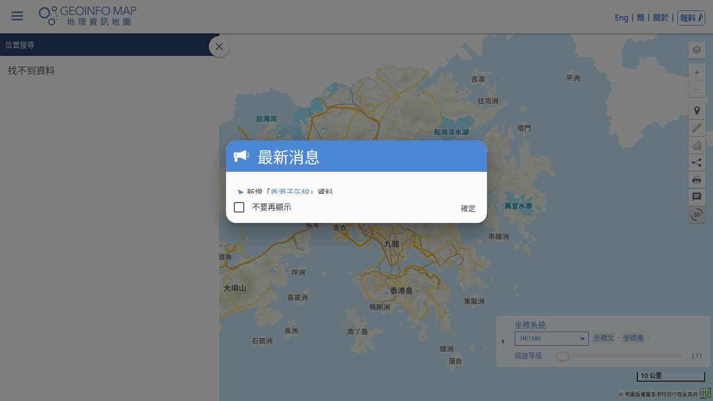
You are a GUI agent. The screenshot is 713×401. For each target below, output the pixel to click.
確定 (468, 208)
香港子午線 (290, 192)
